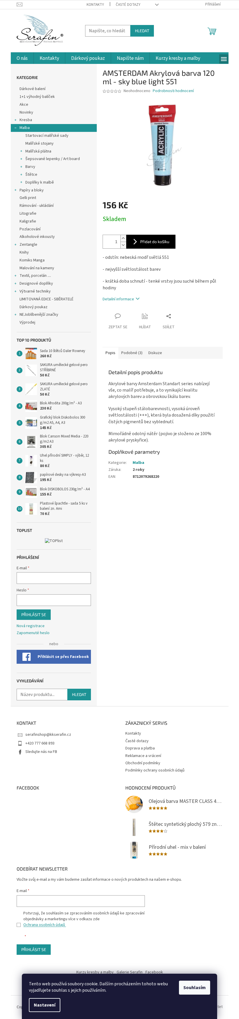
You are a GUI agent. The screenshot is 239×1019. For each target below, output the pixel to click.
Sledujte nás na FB (41, 752)
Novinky (26, 112)
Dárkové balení (32, 89)
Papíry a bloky (32, 190)
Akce (24, 104)
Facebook (154, 972)
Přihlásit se (33, 614)
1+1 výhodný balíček (37, 97)
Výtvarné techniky (35, 291)
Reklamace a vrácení (143, 756)
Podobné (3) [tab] (132, 353)
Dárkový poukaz (34, 307)
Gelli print (28, 198)
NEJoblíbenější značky (39, 314)
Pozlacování (30, 229)
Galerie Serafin (130, 972)
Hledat (142, 30)
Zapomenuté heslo (33, 633)
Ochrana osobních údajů (44, 925)
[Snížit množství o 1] (123, 245)
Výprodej (27, 322)
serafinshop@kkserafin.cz (48, 735)
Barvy (30, 167)
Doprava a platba (140, 748)
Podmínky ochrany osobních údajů (154, 770)
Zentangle (28, 244)
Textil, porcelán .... (35, 276)
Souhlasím (194, 987)
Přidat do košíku (154, 241)
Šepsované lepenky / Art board (52, 159)
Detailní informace (118, 299)
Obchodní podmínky (142, 763)
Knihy (24, 252)
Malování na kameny (37, 268)
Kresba (26, 120)
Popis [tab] (110, 353)
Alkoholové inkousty (37, 237)
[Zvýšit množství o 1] (123, 238)
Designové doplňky (36, 283)
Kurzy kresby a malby (95, 972)
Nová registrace (31, 626)
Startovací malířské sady (46, 136)
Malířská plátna (38, 151)
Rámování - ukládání (37, 206)
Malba (25, 128)
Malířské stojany (39, 143)
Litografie (28, 213)
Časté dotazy (128, 4)
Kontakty (95, 4)
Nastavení (44, 1005)
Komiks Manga (32, 260)
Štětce (31, 174)
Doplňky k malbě (39, 182)
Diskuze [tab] (155, 353)
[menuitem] (22, 58)
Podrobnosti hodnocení (173, 91)
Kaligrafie (28, 221)
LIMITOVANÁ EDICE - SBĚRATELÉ (46, 299)
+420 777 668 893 (40, 743)
